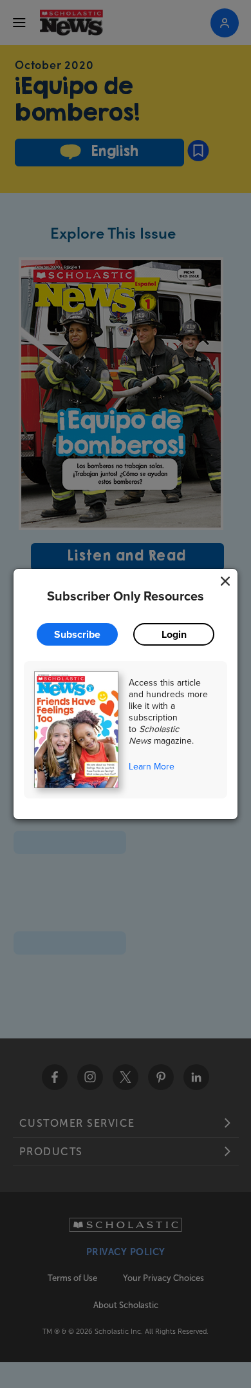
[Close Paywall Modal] (225, 581)
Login (174, 634)
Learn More (151, 766)
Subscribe (77, 634)
